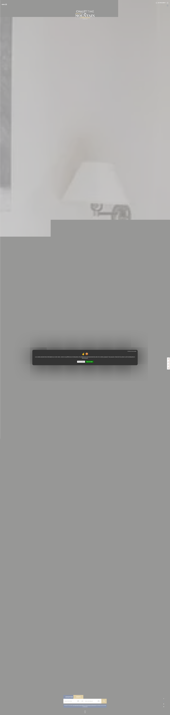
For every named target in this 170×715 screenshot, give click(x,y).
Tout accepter (89, 361)
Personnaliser (81, 361)
